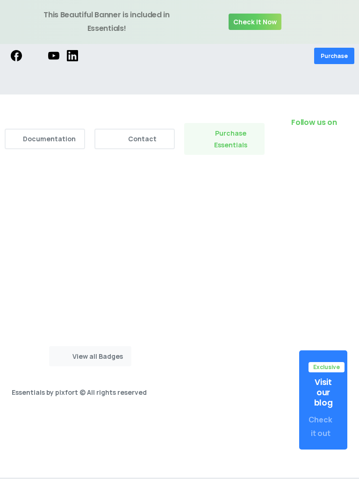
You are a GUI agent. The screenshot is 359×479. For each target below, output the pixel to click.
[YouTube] (53, 56)
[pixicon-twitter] (289, 148)
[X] (35, 56)
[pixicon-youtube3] (326, 148)
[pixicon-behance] (345, 162)
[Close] (344, 22)
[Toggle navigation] (345, 81)
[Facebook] (16, 56)
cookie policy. (192, 470)
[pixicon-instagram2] (307, 148)
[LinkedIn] (72, 56)
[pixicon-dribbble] (345, 148)
